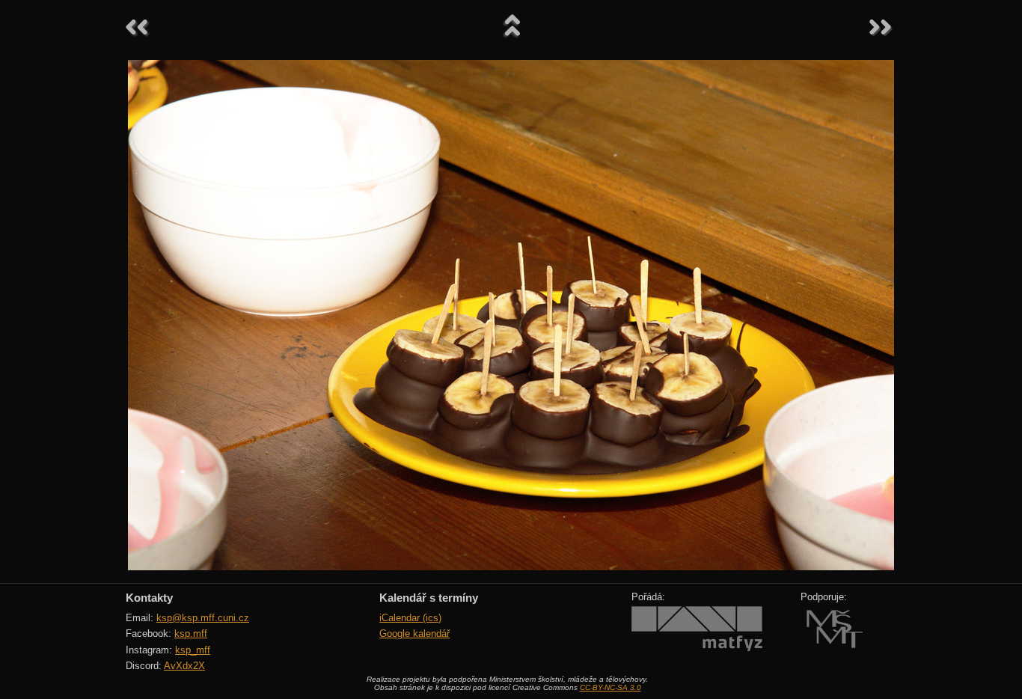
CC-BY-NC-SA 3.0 (610, 687)
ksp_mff (192, 650)
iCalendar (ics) (410, 617)
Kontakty (149, 597)
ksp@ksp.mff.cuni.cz (202, 617)
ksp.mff (190, 633)
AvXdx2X (184, 665)
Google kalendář (414, 633)
